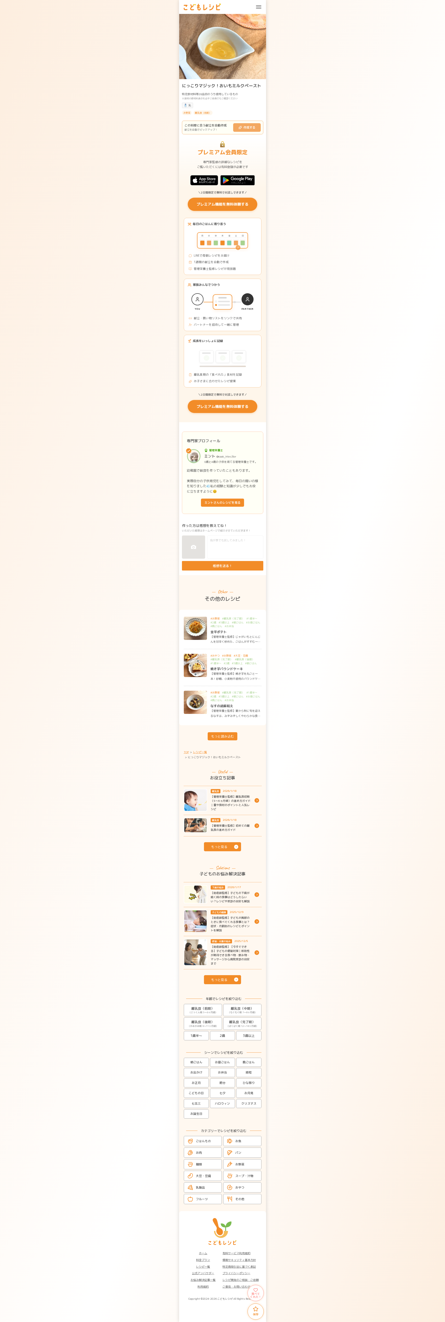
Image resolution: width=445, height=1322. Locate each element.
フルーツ (202, 1199)
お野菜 (239, 1164)
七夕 (222, 1093)
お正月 (196, 1083)
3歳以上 (249, 1035)
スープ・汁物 (244, 1176)
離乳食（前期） (202, 1010)
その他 (239, 1199)
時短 (249, 1072)
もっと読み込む (222, 736)
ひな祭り (249, 1083)
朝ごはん (196, 1062)
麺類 (199, 1164)
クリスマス (248, 1103)
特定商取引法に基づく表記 (239, 1267)
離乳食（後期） (203, 1024)
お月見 (248, 1093)
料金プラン (203, 1260)
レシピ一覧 (203, 1267)
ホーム (203, 1253)
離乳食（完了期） (242, 1024)
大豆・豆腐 (203, 1176)
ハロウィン (222, 1103)
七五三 (196, 1103)
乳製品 (200, 1187)
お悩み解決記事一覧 (203, 1280)
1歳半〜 (196, 1035)
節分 (222, 1083)
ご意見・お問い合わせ (236, 1287)
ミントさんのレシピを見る (222, 502)
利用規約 (203, 1287)
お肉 (199, 1153)
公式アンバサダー (203, 1273)
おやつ (239, 1187)
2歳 (222, 1035)
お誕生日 (196, 1114)
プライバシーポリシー (236, 1273)
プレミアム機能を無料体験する (222, 204)
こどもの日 (196, 1093)
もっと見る (219, 847)
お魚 (238, 1141)
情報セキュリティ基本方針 (239, 1260)
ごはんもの (203, 1141)
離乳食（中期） (242, 1010)
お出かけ (196, 1072)
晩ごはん (249, 1062)
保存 (255, 1314)
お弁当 (222, 1072)
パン (238, 1153)
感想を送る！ (222, 566)
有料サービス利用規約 (236, 1253)
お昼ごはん (222, 1062)
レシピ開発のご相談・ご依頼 (240, 1280)
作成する (249, 127)
